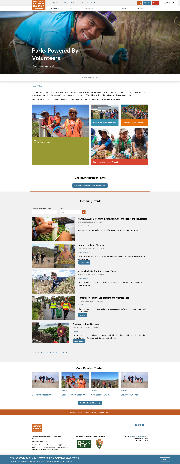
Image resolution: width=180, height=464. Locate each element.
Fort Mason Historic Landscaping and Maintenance (103, 297)
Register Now (84, 262)
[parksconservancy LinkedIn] (147, 425)
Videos (93, 412)
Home (34, 86)
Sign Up (147, 3)
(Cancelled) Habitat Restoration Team (97, 271)
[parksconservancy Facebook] (136, 425)
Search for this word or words (41, 208)
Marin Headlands (84, 252)
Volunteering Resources (90, 78)
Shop (139, 3)
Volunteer (87, 8)
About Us (141, 8)
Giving (124, 8)
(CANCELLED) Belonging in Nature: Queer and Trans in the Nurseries (112, 218)
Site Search (170, 3)
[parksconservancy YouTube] (143, 425)
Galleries (101, 412)
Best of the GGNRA (84, 3)
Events (71, 8)
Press (87, 412)
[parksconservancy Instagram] (139, 425)
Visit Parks (53, 8)
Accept (163, 459)
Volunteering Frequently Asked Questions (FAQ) (90, 185)
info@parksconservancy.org (139, 436)
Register (83, 315)
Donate (155, 3)
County (62, 208)
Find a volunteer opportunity (43, 66)
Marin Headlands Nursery (91, 245)
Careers (80, 412)
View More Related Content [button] (89, 403)
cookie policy (69, 461)
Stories (108, 412)
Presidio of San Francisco (86, 226)
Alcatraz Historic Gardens (86, 324)
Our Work (106, 8)
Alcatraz (75, 331)
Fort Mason (82, 305)
